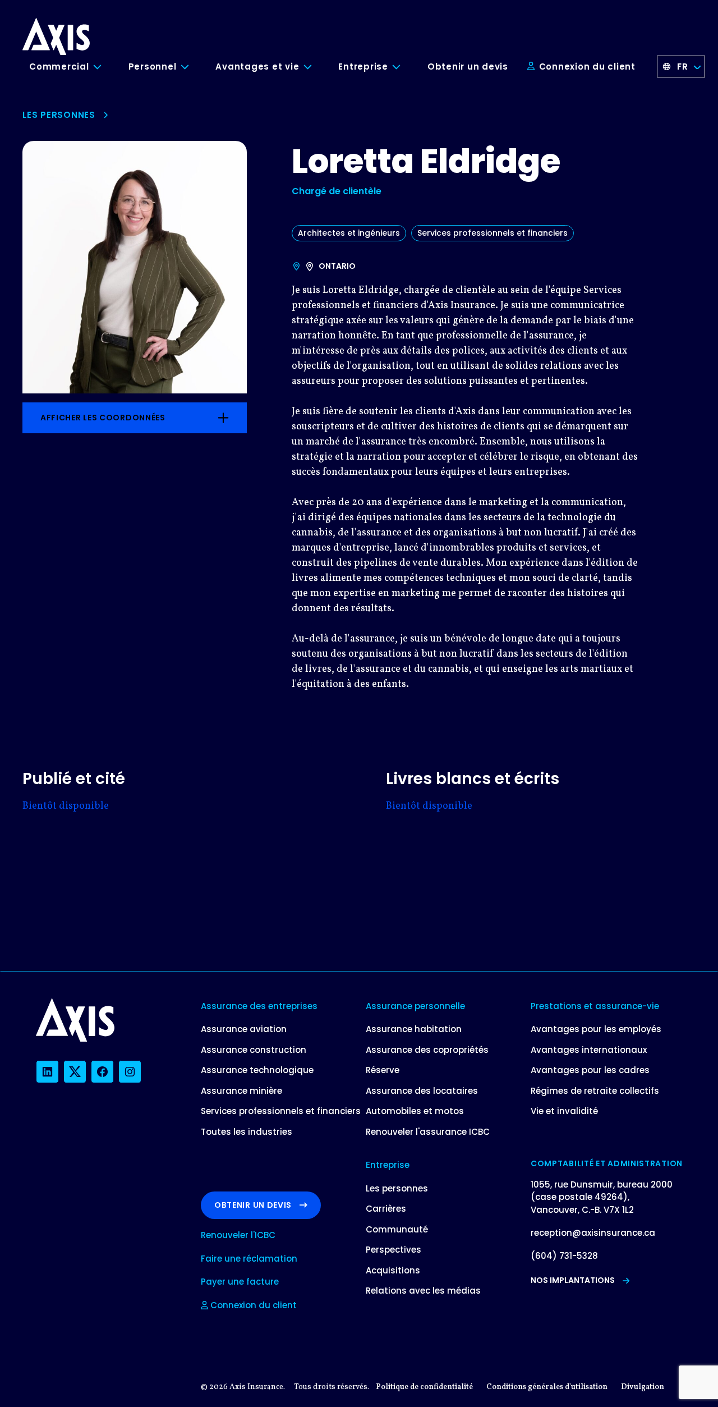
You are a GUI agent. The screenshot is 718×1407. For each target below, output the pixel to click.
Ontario (337, 266)
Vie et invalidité (564, 1111)
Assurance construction (253, 1050)
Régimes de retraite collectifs (595, 1091)
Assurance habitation (414, 1029)
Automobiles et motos (415, 1111)
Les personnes (58, 115)
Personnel (152, 66)
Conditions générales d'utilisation (546, 1387)
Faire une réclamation (249, 1258)
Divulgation (642, 1387)
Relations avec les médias (423, 1290)
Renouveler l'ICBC (238, 1235)
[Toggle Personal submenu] (193, 67)
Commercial (59, 66)
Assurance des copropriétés (427, 1050)
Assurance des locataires (422, 1091)
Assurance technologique (257, 1070)
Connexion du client (586, 66)
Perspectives (393, 1249)
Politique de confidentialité (424, 1387)
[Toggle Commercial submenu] (106, 67)
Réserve (382, 1070)
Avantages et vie (257, 66)
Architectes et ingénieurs (349, 233)
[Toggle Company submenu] (405, 67)
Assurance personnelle (415, 1006)
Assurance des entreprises (259, 1006)
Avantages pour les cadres (590, 1070)
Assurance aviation (244, 1029)
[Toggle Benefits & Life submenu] (316, 67)
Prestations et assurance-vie (595, 1006)
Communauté (397, 1229)
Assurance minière (241, 1091)
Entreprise (363, 66)
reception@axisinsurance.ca (593, 1233)
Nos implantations (573, 1280)
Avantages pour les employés (596, 1029)
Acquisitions (393, 1270)
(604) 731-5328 (564, 1256)
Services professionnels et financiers (492, 233)
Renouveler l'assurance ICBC (428, 1132)
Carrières (386, 1208)
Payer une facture (240, 1281)
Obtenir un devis (467, 66)
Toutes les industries (246, 1132)
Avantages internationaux (589, 1050)
